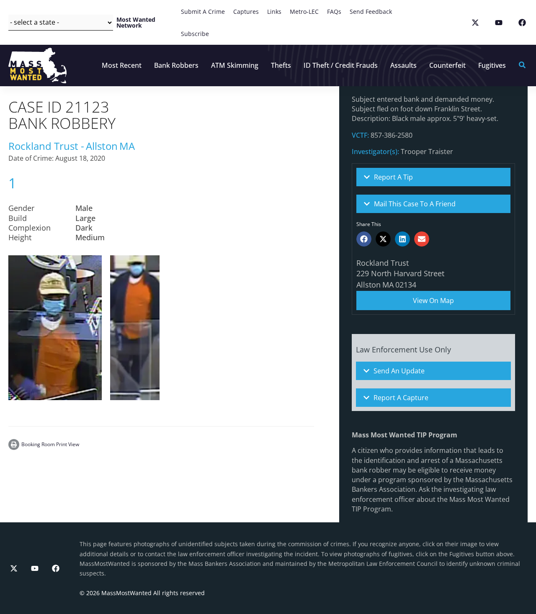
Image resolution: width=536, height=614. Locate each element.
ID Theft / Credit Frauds (341, 65)
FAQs (334, 11)
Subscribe (195, 34)
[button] (363, 239)
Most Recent (122, 65)
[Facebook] (55, 568)
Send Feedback (371, 11)
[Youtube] (34, 568)
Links (274, 11)
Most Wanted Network (135, 22)
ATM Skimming (234, 65)
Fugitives (492, 65)
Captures (246, 11)
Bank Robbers (176, 65)
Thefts (281, 65)
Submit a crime (203, 11)
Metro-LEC (304, 11)
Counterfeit (447, 65)
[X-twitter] (13, 568)
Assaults (403, 65)
